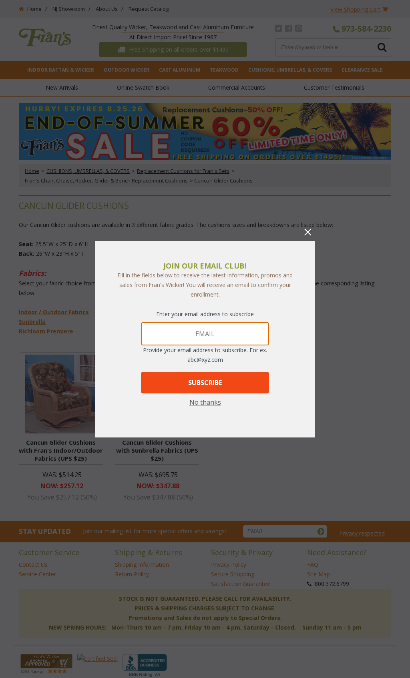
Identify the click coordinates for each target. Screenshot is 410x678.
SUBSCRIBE (205, 382)
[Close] (308, 232)
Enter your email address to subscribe (205, 314)
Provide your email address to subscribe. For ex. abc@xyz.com (205, 354)
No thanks (205, 402)
